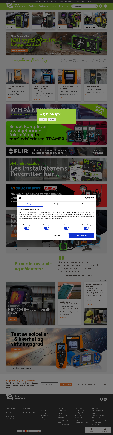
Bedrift (52, 119)
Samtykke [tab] (30, 204)
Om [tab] (83, 204)
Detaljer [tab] (56, 204)
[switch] (46, 228)
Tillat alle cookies (81, 235)
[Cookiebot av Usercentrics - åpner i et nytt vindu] (86, 198)
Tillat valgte (56, 235)
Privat (43, 119)
